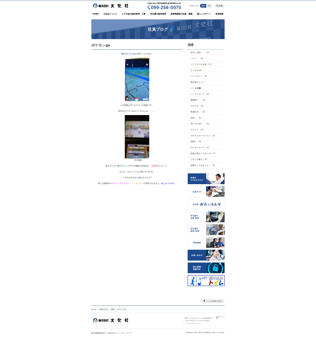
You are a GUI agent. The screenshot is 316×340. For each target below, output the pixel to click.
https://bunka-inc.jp (194, 323)
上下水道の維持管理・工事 (134, 14)
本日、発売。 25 (200, 52)
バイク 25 (197, 58)
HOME (96, 14)
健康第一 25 (198, 100)
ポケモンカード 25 (200, 147)
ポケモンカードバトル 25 (203, 135)
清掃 (191, 45)
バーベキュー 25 (199, 76)
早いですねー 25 (200, 123)
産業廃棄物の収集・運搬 (181, 14)
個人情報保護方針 (98, 333)
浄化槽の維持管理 (158, 14)
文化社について (110, 14)
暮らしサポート (204, 14)
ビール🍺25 (196, 70)
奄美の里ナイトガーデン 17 (203, 153)
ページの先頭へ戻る (214, 301)
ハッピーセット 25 (200, 94)
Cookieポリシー (113, 333)
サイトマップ (126, 333)
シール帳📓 (196, 88)
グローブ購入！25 (199, 159)
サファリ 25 (197, 129)
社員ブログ (103, 309)
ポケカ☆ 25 (197, 106)
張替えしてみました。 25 (203, 165)
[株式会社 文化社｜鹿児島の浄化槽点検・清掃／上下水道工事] (111, 5)
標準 (203, 6)
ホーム (94, 309)
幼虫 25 (196, 118)
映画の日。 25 (198, 111)
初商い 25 (196, 141)
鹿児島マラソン (198, 82)
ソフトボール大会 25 (201, 64)
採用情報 (219, 14)
